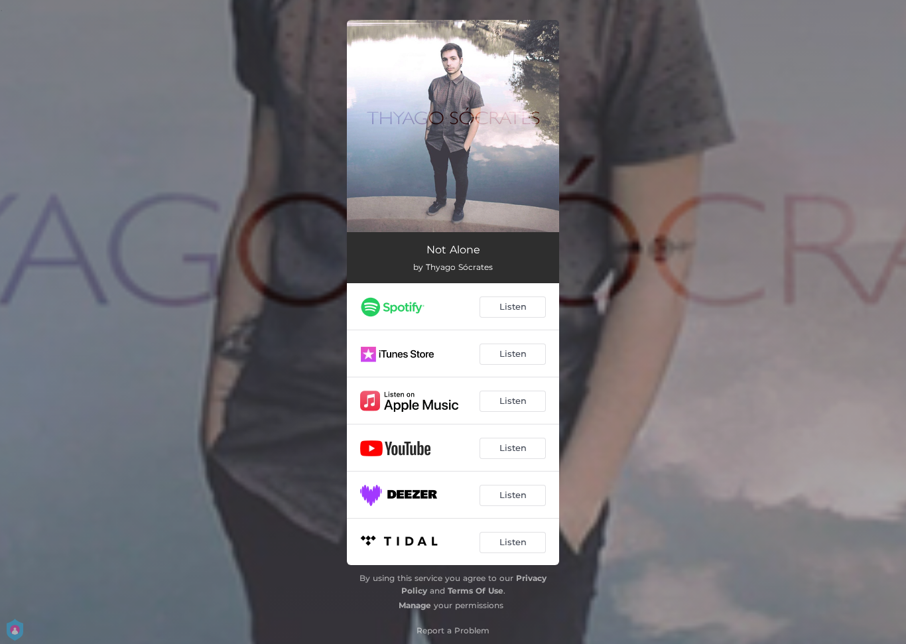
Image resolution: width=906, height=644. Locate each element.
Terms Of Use (475, 591)
